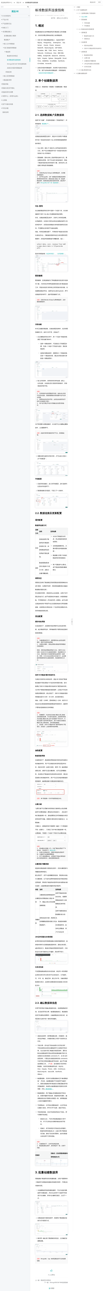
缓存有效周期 (88, 45)
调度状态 (87, 39)
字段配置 (87, 26)
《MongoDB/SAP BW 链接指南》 (49, 182)
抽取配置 (84, 52)
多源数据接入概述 (10, 36)
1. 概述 (78, 7)
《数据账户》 (45, 124)
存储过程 (9, 72)
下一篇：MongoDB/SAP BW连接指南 (56, 1282)
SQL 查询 (84, 17)
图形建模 (84, 19)
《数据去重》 (53, 850)
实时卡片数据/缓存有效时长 (93, 48)
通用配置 (84, 32)
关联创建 (87, 23)
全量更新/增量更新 (90, 61)
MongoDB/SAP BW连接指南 (16, 64)
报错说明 (6, 112)
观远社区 (93, 2)
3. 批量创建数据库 (81, 73)
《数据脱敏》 (49, 1089)
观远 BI (18, 2)
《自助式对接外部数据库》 (46, 73)
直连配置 (84, 42)
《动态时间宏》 (50, 254)
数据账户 (7, 40)
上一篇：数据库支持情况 (43, 1280)
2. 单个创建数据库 (81, 10)
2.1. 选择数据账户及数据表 (87, 13)
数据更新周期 (88, 55)
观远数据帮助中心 (6, 2)
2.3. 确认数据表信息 (85, 70)
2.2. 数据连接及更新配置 (86, 29)
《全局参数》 (60, 254)
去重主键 (87, 58)
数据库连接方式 (89, 36)
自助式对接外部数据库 (14, 68)
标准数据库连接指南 (31, 2)
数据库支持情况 (12, 56)
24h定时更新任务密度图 (91, 64)
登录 (99, 2)
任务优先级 (87, 67)
